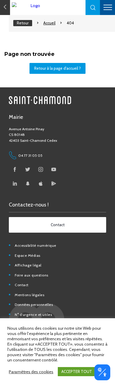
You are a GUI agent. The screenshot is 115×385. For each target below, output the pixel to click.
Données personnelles (34, 304)
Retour (23, 23)
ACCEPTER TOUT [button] (76, 371)
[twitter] (28, 169)
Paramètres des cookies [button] (31, 371)
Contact (22, 285)
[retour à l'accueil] (44, 5)
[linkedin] (15, 183)
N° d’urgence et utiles (33, 314)
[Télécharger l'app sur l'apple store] (41, 183)
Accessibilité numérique (35, 245)
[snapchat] (28, 183)
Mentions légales (29, 295)
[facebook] (15, 169)
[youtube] (54, 169)
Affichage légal (28, 265)
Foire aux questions (31, 275)
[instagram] (41, 169)
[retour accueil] (5, 7)
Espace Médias (27, 255)
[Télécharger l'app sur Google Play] (54, 183)
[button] (93, 7)
